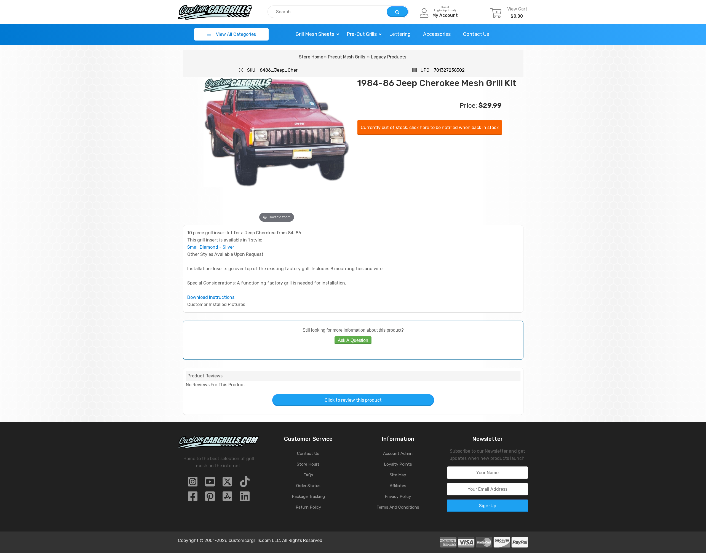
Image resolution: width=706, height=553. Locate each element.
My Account (445, 15)
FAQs (308, 475)
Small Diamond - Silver (210, 247)
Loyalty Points (398, 464)
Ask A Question (353, 340)
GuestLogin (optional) (445, 9)
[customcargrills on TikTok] (245, 483)
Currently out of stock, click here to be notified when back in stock (430, 127)
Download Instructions (210, 297)
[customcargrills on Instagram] (192, 483)
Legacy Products (388, 57)
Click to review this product (353, 400)
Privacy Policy (398, 496)
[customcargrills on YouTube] (210, 483)
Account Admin (398, 453)
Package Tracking (308, 496)
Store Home (311, 57)
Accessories (437, 34)
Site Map (398, 475)
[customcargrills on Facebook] (192, 498)
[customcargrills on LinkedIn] (245, 498)
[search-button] (397, 11)
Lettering (400, 34)
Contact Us (476, 34)
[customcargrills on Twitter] (227, 483)
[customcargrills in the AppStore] (227, 498)
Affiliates (398, 485)
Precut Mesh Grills (346, 57)
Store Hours (308, 464)
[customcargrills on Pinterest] (210, 498)
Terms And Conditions (397, 507)
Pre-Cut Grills (362, 34)
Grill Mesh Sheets (315, 34)
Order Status (308, 485)
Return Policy (308, 507)
